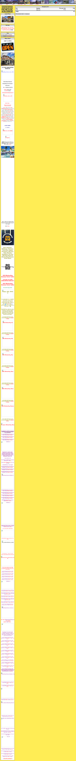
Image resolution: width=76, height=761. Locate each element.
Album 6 (9, 644)
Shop (7, 4)
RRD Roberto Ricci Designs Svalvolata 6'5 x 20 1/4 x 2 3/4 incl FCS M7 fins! (7, 28)
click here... (7, 103)
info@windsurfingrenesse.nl (7, 92)
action (9, 144)
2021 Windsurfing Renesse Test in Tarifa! (7, 284)
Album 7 (9, 641)
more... (10, 621)
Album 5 (8, 490)
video (11, 526)
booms (6, 105)
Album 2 (8, 469)
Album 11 (8, 754)
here (8, 226)
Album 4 (8, 493)
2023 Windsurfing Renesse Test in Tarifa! (7, 276)
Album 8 (9, 638)
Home (1, 4)
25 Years (3, 619)
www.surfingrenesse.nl (7, 462)
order (7, 90)
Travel (13, 4)
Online (5, 89)
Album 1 (8, 472)
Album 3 (8, 467)
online (8, 318)
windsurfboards (4, 120)
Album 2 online (9, 437)
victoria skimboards (9, 119)
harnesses (9, 105)
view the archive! (8, 758)
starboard (2, 117)
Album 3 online (10, 574)
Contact (37, 4)
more (10, 732)
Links (25, 4)
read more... (9, 594)
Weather (31, 4)
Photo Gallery (20, 4)
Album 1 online (10, 579)
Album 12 (7, 751)
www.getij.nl (9, 36)
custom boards (10, 109)
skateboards (4, 116)
